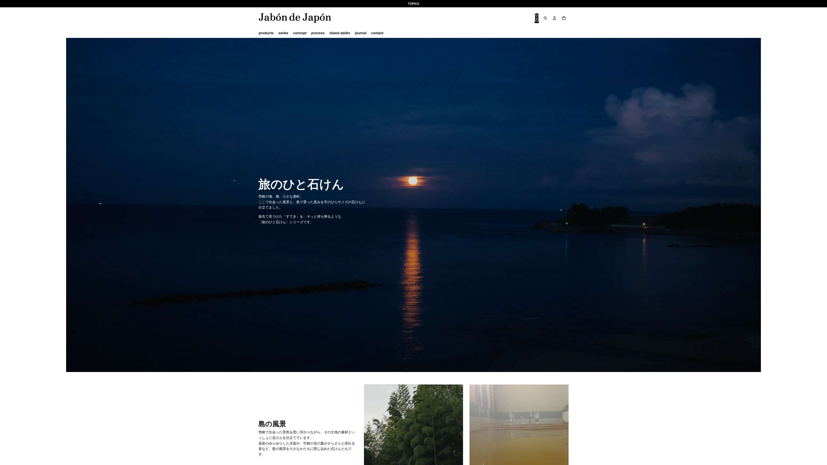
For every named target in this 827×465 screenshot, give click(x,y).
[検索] (545, 18)
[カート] (564, 18)
